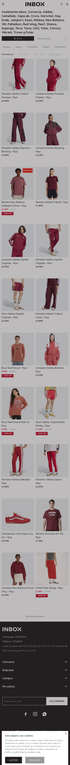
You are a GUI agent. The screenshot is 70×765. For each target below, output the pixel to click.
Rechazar (34, 760)
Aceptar (13, 760)
